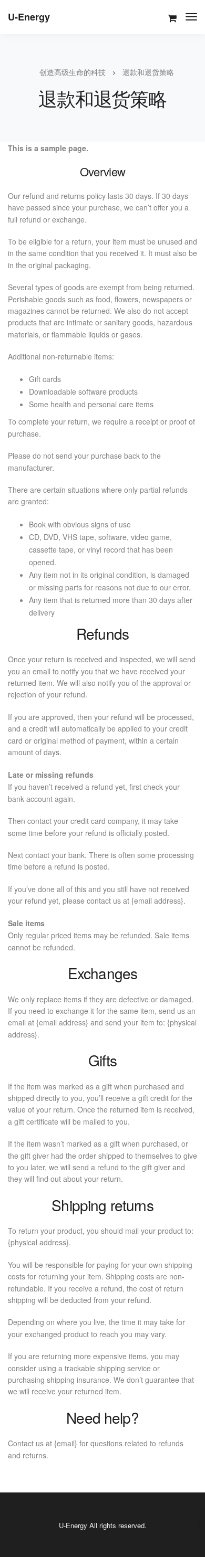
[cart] (172, 18)
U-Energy (29, 17)
